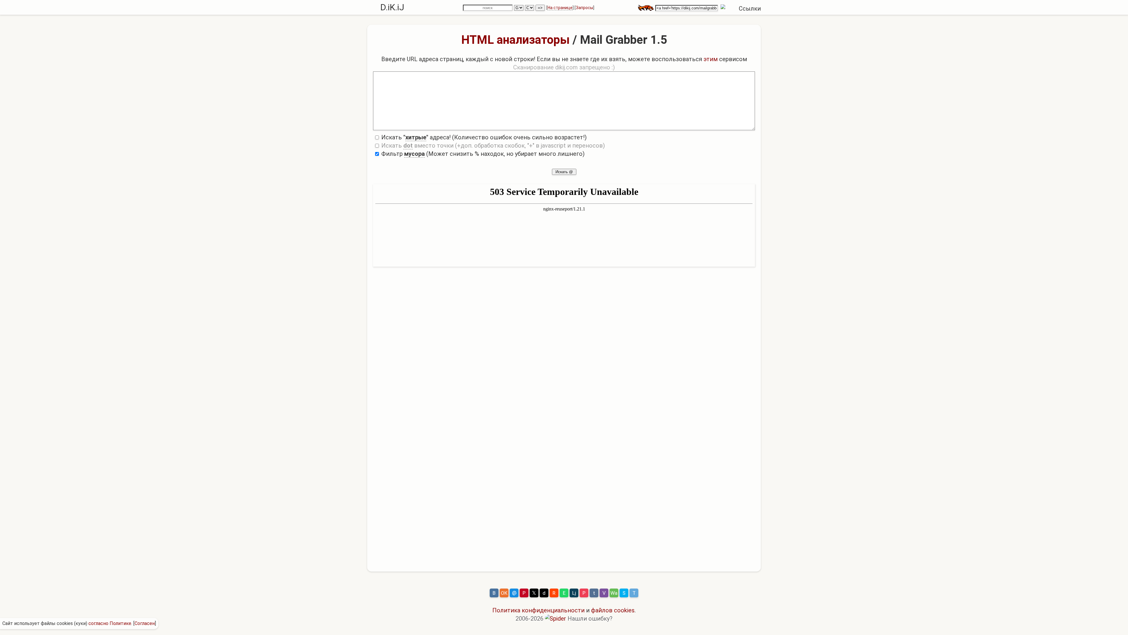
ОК (504, 593)
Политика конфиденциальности (538, 610)
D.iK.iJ (392, 7)
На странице (560, 7)
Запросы (584, 7)
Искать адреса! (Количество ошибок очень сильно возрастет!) (483, 137)
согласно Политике (109, 623)
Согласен (145, 623)
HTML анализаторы (515, 40)
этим (711, 59)
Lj (574, 593)
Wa (613, 593)
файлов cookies (612, 610)
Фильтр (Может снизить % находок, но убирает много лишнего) (482, 153)
